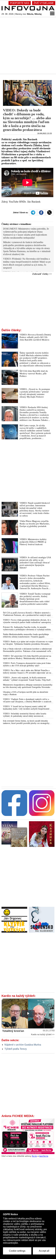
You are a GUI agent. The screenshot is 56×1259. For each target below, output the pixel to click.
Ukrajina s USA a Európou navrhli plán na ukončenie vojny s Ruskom (25, 693)
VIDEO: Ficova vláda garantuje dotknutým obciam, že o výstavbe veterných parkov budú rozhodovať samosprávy (27, 621)
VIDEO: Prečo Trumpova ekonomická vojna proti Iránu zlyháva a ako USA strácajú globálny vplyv (27, 664)
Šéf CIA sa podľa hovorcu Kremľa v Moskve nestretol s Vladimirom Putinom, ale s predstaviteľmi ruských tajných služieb (28, 614)
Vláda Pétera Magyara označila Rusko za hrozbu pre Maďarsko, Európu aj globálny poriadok (35, 523)
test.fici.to (43, 1156)
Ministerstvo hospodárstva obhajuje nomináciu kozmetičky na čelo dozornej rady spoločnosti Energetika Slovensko (27, 686)
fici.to (34, 1156)
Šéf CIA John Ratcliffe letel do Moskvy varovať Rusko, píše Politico (34, 373)
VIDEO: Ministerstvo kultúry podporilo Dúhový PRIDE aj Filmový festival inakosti (33, 542)
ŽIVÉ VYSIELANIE (44, 3)
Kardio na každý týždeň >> (43, 1034)
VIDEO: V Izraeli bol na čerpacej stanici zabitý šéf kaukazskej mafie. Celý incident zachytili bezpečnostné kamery (26, 707)
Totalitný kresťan (13, 1030)
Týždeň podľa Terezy (15, 1049)
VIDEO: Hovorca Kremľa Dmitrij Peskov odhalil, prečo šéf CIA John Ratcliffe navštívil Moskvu (35, 337)
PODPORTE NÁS (19, 3)
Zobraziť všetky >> (42, 274)
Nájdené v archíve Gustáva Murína (22, 1044)
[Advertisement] (28, 45)
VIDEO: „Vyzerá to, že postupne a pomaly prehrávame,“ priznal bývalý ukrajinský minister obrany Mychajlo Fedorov (35, 393)
